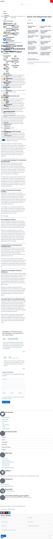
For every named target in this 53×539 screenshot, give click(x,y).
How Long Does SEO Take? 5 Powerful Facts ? (33, 53)
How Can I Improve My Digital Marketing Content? (45, 42)
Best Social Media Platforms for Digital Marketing (32, 42)
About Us (5, 13)
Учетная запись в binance (13, 338)
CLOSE (52, 1)
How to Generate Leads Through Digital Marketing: (45, 31)
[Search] (43, 20)
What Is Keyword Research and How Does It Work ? (32, 48)
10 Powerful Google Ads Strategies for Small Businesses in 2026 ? (45, 53)
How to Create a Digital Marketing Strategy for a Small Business (33, 31)
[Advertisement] (13, 63)
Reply (24, 351)
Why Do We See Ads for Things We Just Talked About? (45, 37)
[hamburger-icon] (50, 11)
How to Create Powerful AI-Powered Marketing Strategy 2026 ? (45, 48)
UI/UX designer (19, 90)
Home (4, 11)
